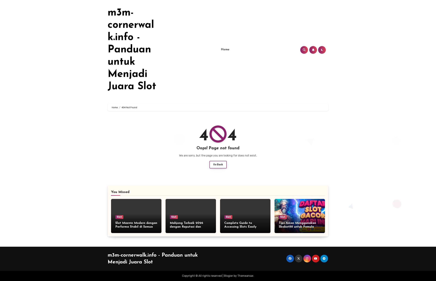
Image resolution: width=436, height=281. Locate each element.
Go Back (218, 164)
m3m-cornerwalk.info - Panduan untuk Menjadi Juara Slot (132, 50)
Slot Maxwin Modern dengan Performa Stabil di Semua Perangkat (136, 227)
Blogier (228, 275)
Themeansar (245, 275)
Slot (119, 216)
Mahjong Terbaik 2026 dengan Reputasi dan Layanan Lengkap (186, 227)
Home (225, 49)
